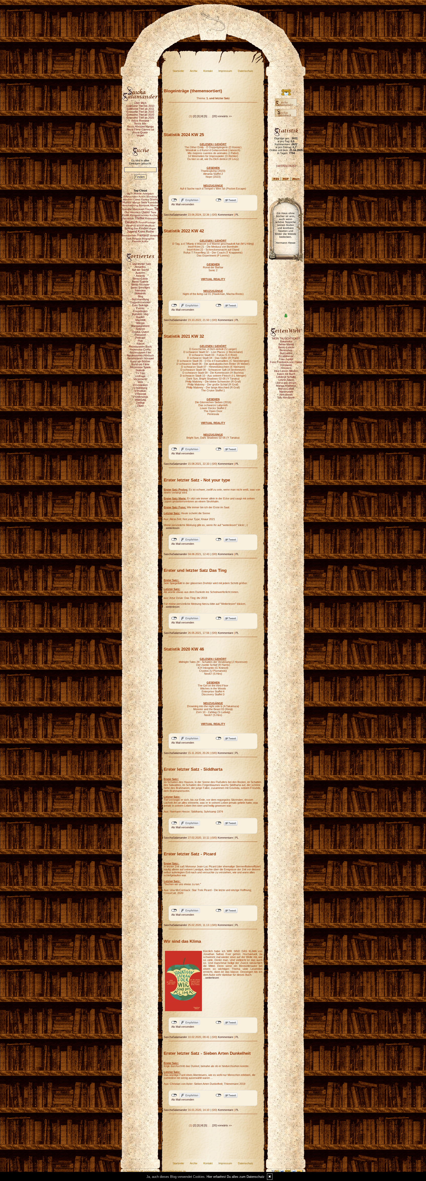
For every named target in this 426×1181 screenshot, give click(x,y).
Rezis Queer (140, 132)
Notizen (140, 328)
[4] (201, 116)
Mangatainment (140, 325)
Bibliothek (140, 293)
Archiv (193, 70)
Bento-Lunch (286, 347)
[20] (214, 116)
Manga (140, 322)
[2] (194, 116)
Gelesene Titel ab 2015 (140, 111)
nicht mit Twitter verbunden (218, 200)
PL (237, 214)
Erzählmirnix (286, 356)
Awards (140, 275)
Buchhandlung (140, 299)
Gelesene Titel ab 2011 (140, 108)
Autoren (140, 272)
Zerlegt (140, 402)
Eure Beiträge (140, 305)
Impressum (225, 70)
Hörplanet (286, 365)
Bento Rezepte (140, 284)
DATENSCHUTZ (286, 165)
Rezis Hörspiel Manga (140, 126)
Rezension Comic (140, 349)
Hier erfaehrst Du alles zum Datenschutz (236, 1177)
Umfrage (140, 376)
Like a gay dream (286, 382)
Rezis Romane (140, 120)
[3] (198, 116)
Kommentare (225, 214)
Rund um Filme (140, 364)
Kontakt (208, 70)
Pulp (140, 340)
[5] (205, 116)
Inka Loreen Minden (286, 370)
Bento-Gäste (140, 278)
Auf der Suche (140, 269)
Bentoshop (286, 350)
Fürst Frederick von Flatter (286, 362)
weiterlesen (172, 528)
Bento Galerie (140, 281)
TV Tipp (140, 373)
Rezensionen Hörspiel (140, 358)
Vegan (140, 135)
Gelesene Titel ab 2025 (140, 117)
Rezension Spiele (140, 367)
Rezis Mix (140, 123)
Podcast (140, 337)
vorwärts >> (224, 116)
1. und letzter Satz (140, 263)
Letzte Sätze (286, 379)
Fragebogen (140, 311)
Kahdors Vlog (140, 314)
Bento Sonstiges (140, 287)
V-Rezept (140, 393)
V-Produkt (140, 390)
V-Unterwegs (140, 396)
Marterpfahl (286, 391)
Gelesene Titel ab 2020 (140, 114)
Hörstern (286, 368)
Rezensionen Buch (140, 346)
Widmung (140, 399)
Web (140, 382)
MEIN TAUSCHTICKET (286, 338)
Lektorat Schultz (286, 376)
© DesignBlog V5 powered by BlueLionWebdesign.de (154, 1171)
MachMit (140, 320)
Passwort (140, 334)
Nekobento (286, 394)
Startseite (178, 70)
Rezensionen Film (140, 352)
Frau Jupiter (286, 359)
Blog (140, 296)
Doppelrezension (140, 302)
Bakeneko (286, 341)
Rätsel (140, 343)
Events (140, 308)
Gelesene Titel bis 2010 (140, 105)
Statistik (140, 370)
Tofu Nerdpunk (286, 397)
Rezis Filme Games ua (140, 129)
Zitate (140, 405)
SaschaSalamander (175, 214)
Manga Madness (286, 385)
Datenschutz (245, 70)
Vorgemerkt (140, 379)
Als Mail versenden (182, 204)
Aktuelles (140, 266)
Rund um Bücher (140, 361)
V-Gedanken (140, 384)
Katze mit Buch (286, 373)
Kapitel (140, 317)
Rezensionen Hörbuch (140, 355)
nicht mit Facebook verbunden (174, 200)
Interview (140, 290)
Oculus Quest (140, 331)
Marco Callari (286, 388)
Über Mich (140, 102)
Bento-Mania (286, 344)
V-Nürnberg (140, 387)
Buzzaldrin (286, 353)
